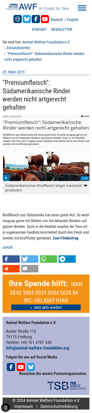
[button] (11, 259)
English (72, 19)
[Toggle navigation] (81, 8)
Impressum (23, 406)
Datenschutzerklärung (59, 406)
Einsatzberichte (18, 48)
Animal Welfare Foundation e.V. (46, 42)
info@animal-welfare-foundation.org (37, 348)
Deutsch (57, 19)
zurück (8, 247)
